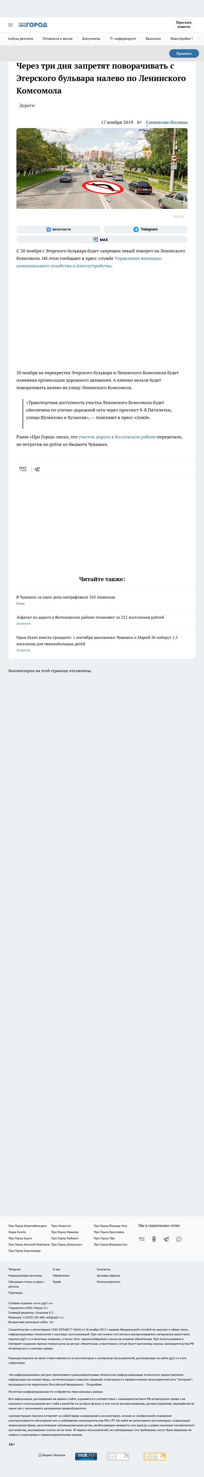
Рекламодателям (108, 1282)
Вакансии (153, 38)
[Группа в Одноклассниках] (154, 1239)
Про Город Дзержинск (66, 1244)
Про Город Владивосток (110, 1244)
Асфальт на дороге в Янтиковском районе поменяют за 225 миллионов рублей (90, 620)
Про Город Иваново (65, 1232)
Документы (91, 38)
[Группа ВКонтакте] (58, 229)
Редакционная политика (25, 1275)
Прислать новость (184, 24)
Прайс (57, 1282)
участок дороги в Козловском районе (117, 437)
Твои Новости (61, 1226)
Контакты (103, 1269)
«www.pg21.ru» (43, 1303)
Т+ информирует (123, 38)
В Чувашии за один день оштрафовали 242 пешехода (65, 600)
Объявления (61, 1275)
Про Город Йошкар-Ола (110, 1226)
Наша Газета (17, 1232)
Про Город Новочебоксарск (27, 1226)
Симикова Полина (167, 122)
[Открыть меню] (10, 25)
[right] (198, 39)
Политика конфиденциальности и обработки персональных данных (55, 1391)
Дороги (27, 105)
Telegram (14, 1269)
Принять (184, 53)
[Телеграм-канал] (145, 229)
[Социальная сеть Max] (102, 239)
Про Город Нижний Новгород (29, 1244)
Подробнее (94, 1384)
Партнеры (15, 1292)
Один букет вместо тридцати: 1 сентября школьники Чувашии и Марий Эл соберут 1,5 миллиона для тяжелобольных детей (97, 643)
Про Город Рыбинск (65, 1238)
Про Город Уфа (104, 1238)
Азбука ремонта (20, 38)
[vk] (23, 468)
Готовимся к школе (58, 38)
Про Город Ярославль (109, 1232)
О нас (56, 1269)
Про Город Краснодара (24, 1250)
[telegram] (39, 468)
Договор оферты (108, 1275)
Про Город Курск (20, 1238)
